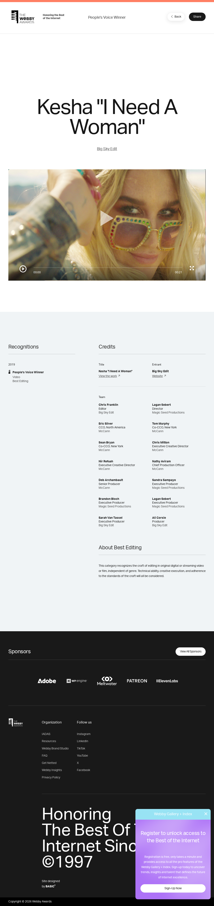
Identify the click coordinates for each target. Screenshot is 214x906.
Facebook (83, 770)
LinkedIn (82, 741)
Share (197, 16)
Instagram (83, 734)
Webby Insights (52, 770)
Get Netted (49, 763)
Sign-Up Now (173, 888)
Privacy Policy (51, 777)
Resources (49, 741)
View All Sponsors (190, 651)
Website (157, 376)
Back (178, 16)
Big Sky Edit (107, 149)
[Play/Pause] (23, 269)
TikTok (81, 748)
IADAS (46, 734)
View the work (108, 376)
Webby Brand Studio (55, 748)
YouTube (82, 755)
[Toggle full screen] (192, 268)
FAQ (44, 755)
